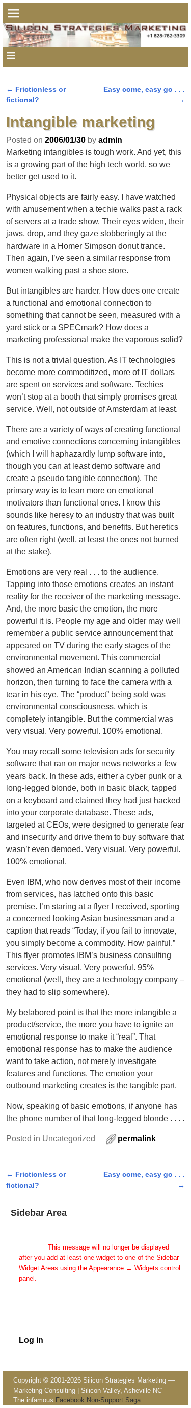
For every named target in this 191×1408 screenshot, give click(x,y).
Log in (31, 1340)
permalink (137, 1138)
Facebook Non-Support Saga (98, 1400)
